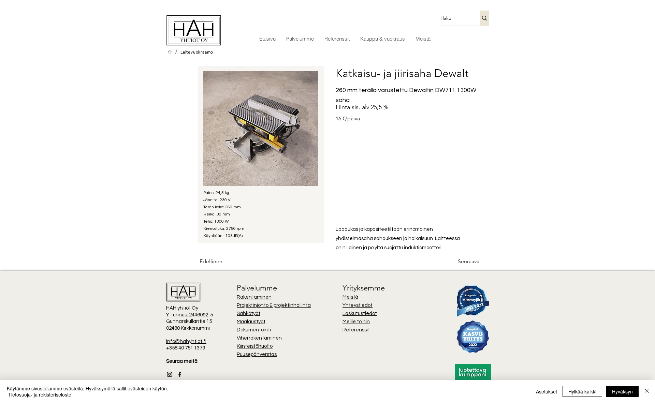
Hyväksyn (622, 391)
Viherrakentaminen (259, 338)
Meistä (350, 297)
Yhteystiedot (358, 305)
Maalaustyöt (251, 321)
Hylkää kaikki (582, 391)
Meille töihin (356, 321)
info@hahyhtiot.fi (186, 341)
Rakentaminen (254, 297)
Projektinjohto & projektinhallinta (274, 305)
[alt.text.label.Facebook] (179, 374)
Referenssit (356, 329)
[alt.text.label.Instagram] (169, 374)
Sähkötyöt (248, 313)
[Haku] (484, 18)
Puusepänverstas (257, 354)
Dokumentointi (254, 329)
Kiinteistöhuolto (255, 346)
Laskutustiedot (360, 313)
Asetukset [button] (546, 391)
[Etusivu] (169, 51)
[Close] (647, 391)
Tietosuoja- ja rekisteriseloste (39, 394)
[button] (382, 38)
